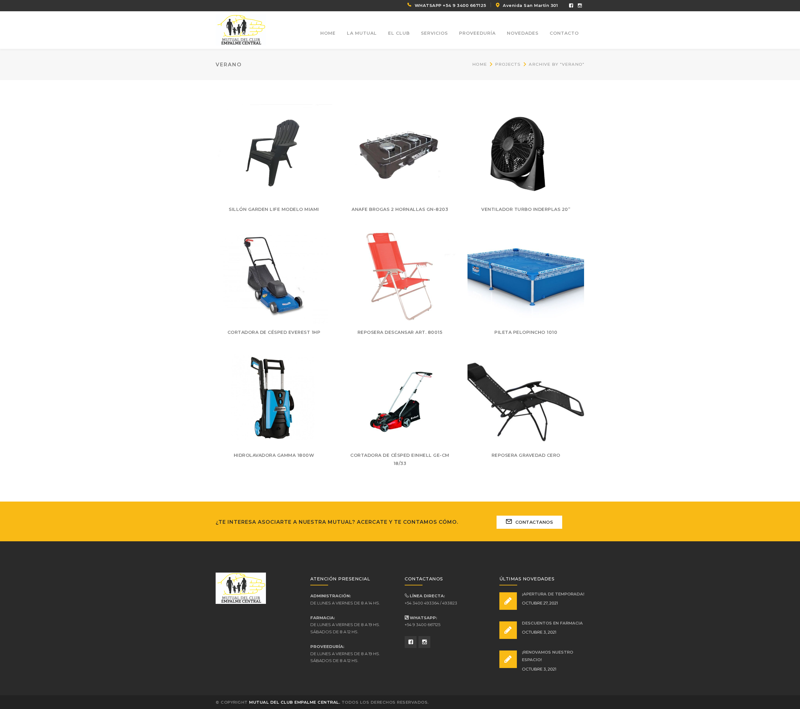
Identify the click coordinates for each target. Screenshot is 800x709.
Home (479, 64)
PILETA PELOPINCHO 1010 (525, 332)
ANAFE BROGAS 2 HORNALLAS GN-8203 (400, 209)
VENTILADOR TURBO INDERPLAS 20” (525, 209)
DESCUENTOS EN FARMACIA (552, 622)
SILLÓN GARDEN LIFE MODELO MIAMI (274, 209)
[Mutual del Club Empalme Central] (241, 29)
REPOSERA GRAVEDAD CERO (526, 455)
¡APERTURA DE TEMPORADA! (553, 593)
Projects (508, 64)
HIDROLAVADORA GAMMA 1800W (274, 455)
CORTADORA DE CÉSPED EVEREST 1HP (274, 332)
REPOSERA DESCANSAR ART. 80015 (400, 332)
